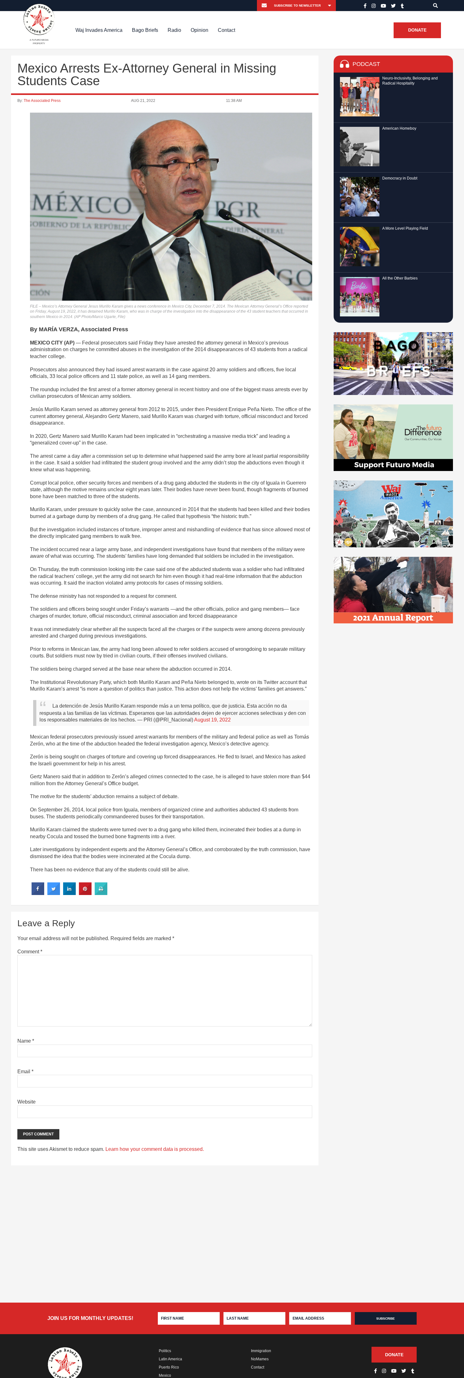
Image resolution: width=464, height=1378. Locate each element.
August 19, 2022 (212, 719)
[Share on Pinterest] (85, 893)
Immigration (261, 1351)
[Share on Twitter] (53, 893)
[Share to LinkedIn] (69, 893)
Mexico (165, 1375)
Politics (165, 1351)
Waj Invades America (98, 30)
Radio (174, 30)
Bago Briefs (145, 30)
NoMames (260, 1359)
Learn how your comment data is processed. (154, 1149)
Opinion (199, 30)
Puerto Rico (169, 1367)
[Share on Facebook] (38, 893)
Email (25, 1071)
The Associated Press (42, 100)
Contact (226, 30)
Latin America (170, 1359)
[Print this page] (101, 893)
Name (25, 1041)
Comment (29, 951)
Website (26, 1101)
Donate (417, 30)
